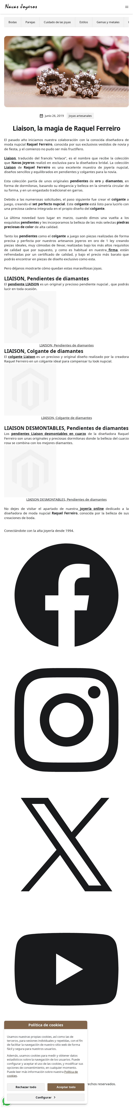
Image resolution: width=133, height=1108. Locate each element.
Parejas (30, 22)
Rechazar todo (26, 1087)
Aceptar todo (66, 1087)
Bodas (12, 22)
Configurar (44, 1097)
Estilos (83, 22)
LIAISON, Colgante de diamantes (66, 418)
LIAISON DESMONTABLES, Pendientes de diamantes (66, 499)
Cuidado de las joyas (57, 22)
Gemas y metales (108, 22)
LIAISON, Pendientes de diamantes (66, 345)
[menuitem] (12, 22)
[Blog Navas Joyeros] (21, 7)
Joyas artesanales (80, 116)
